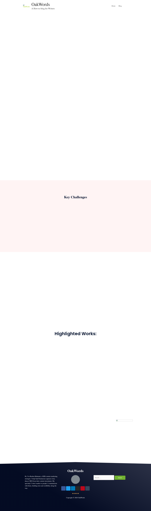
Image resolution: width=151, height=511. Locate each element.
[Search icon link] (125, 6)
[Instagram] (78, 488)
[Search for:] (104, 478)
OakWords (40, 4)
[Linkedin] (73, 488)
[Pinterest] (82, 488)
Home (113, 6)
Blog (120, 6)
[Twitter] (68, 488)
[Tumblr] (87, 488)
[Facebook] (63, 488)
